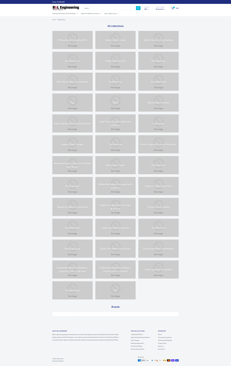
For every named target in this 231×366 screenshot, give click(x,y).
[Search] (138, 8)
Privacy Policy (162, 343)
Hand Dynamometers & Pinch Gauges (64, 13)
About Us (161, 346)
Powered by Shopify (58, 361)
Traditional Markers (137, 334)
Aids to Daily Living (110, 13)
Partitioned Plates (136, 346)
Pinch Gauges (135, 340)
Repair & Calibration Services (90, 13)
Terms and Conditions (165, 337)
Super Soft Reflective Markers (140, 337)
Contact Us (161, 349)
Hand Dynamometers (137, 343)
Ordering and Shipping (165, 340)
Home (54, 19)
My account (160, 9)
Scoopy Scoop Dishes (137, 349)
